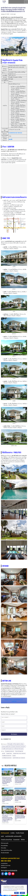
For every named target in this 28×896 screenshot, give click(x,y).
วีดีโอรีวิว (23, 840)
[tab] (5, 833)
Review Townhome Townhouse (18, 746)
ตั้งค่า (16, 890)
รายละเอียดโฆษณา (4, 863)
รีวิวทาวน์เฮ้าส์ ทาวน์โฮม (18, 744)
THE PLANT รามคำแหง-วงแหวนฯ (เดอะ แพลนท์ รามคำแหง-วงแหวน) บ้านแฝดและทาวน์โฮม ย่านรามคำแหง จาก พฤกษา (7, 799)
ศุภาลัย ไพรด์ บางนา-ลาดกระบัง (19, 757)
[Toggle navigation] (26, 2)
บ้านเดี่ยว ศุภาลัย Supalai (7, 748)
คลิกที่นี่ (10, 139)
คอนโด (2, 836)
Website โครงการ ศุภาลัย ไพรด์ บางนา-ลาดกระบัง (14, 700)
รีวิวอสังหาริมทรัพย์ (5, 852)
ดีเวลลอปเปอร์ (16, 840)
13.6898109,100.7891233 (15, 132)
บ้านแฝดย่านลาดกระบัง (9, 751)
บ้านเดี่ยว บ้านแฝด (20, 833)
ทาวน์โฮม (12, 833)
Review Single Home (6, 746)
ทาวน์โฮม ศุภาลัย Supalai (18, 748)
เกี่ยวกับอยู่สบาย (4, 867)
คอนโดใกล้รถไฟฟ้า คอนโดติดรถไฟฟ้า (13, 836)
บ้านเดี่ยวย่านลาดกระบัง (6, 755)
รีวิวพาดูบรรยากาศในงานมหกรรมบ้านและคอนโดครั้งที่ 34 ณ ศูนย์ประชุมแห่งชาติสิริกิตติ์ (20, 817)
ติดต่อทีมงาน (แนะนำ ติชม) (5, 865)
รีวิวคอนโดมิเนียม (4, 845)
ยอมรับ (22, 892)
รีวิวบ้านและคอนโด (5, 833)
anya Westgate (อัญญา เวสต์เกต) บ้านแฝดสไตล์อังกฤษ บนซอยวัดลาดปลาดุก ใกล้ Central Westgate (20, 798)
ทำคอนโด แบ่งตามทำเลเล (6, 840)
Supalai (14, 755)
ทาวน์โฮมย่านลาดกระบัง (6, 757)
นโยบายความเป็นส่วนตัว (7, 889)
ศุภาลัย (3, 753)
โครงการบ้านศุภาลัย (19, 751)
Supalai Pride (9, 753)
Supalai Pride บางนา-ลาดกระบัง (19, 753)
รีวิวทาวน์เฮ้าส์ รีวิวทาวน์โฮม (6, 850)
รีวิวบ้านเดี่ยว (10, 744)
